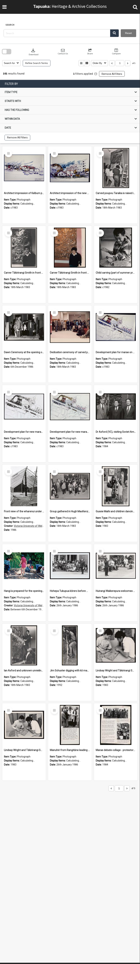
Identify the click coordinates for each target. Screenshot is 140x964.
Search (9, 24)
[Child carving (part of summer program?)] (116, 248)
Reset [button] (128, 33)
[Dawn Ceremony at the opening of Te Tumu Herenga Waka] (24, 327)
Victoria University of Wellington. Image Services (41, 525)
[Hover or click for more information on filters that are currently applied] (95, 74)
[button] (114, 33)
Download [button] (33, 52)
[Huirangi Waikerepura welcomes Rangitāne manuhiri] (116, 566)
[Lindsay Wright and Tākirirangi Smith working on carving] (116, 645)
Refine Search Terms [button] (36, 63)
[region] (70, 111)
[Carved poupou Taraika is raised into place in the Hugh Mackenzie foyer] (116, 168)
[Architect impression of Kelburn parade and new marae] (24, 168)
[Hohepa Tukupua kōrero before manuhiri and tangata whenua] (70, 566)
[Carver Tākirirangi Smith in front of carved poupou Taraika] (24, 248)
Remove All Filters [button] (112, 73)
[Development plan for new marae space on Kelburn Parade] (24, 407)
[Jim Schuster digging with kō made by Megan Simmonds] (70, 645)
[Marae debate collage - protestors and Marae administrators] (116, 725)
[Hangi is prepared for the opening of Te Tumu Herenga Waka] (24, 566)
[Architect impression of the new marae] (70, 168)
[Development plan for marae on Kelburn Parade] (116, 327)
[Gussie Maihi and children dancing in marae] (116, 486)
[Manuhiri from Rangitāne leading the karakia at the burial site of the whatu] (70, 725)
